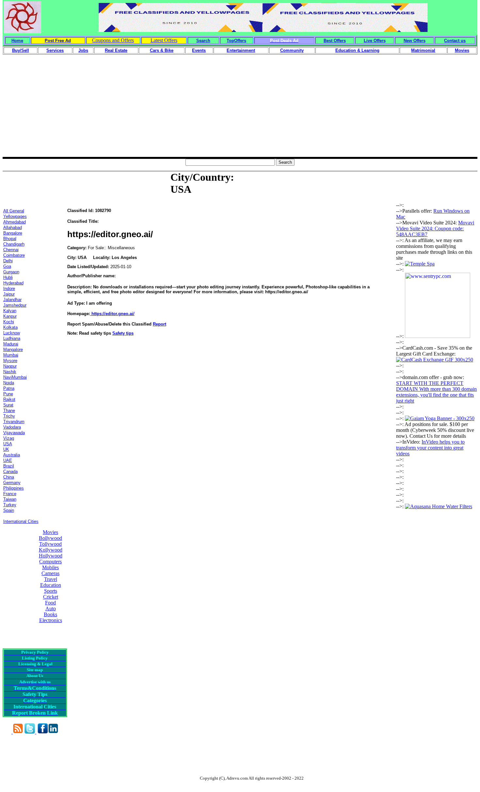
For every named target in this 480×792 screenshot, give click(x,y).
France (9, 493)
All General (13, 210)
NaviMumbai (15, 377)
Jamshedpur (14, 305)
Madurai (10, 344)
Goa (7, 266)
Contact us (455, 40)
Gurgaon (11, 271)
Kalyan (9, 310)
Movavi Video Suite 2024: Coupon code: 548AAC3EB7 (435, 228)
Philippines (13, 488)
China (8, 477)
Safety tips (123, 333)
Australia (11, 454)
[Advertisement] (240, 111)
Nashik (9, 371)
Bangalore (12, 233)
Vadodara (12, 427)
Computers (50, 561)
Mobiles (50, 567)
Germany (12, 482)
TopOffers (236, 40)
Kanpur (10, 316)
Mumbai (10, 355)
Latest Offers (164, 40)
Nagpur (10, 366)
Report (159, 324)
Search (203, 40)
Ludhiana (11, 338)
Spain (8, 510)
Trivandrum (13, 421)
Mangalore (13, 349)
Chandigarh (13, 244)
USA (7, 443)
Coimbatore (14, 255)
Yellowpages (15, 216)
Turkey (9, 504)
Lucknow (11, 332)
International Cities (21, 521)
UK (6, 449)
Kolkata (10, 327)
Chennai (11, 249)
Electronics (50, 620)
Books (50, 614)
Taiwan (9, 499)
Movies (50, 532)
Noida (8, 382)
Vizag (8, 438)
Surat (8, 405)
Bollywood (50, 538)
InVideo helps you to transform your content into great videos (430, 447)
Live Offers (375, 40)
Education (50, 585)
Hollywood (50, 555)
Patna (8, 388)
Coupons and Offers (113, 40)
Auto (50, 608)
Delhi (8, 260)
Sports (50, 591)
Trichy (9, 416)
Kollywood (50, 550)
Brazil (8, 466)
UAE (7, 460)
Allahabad (12, 227)
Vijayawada (14, 432)
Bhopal (9, 238)
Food (50, 602)
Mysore (10, 360)
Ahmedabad (14, 222)
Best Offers (335, 40)
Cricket (50, 597)
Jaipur (9, 294)
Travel (50, 579)
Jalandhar (12, 299)
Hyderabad (13, 283)
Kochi (8, 321)
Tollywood (50, 544)
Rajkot (9, 399)
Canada (10, 471)
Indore (9, 288)
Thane (9, 410)
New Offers (414, 40)
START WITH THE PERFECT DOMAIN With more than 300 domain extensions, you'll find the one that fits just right (436, 392)
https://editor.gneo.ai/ (112, 313)
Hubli (8, 277)
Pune (8, 393)
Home (17, 40)
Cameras (50, 573)
